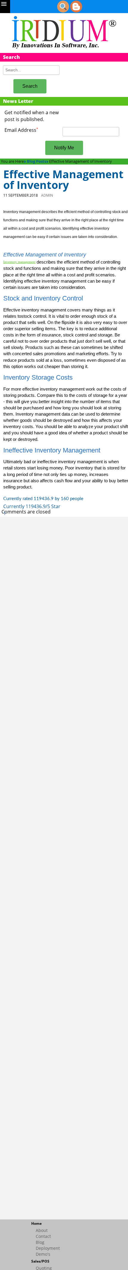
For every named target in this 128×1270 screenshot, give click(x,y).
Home (36, 1223)
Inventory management (19, 262)
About (42, 1230)
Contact (43, 1236)
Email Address (21, 130)
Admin (47, 195)
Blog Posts (36, 161)
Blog (40, 1242)
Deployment (48, 1248)
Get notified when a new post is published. (31, 116)
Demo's (43, 1254)
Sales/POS (40, 1261)
